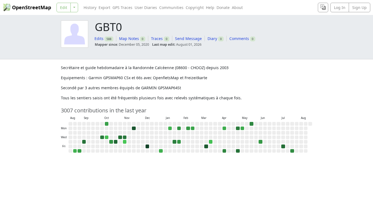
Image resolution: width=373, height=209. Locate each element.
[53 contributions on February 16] (188, 128)
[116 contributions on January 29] (174, 142)
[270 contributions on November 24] (134, 128)
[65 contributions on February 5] (179, 142)
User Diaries (146, 7)
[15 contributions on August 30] (75, 151)
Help (210, 7)
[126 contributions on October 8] (102, 137)
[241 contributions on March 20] (206, 146)
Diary (212, 38)
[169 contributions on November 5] (120, 137)
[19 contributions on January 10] (161, 151)
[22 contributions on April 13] (224, 128)
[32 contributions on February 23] (193, 128)
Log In (339, 7)
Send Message (188, 38)
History (90, 7)
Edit (63, 7)
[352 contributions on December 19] (147, 146)
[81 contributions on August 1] (292, 151)
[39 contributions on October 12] (107, 124)
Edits (98, 38)
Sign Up (359, 7)
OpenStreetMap (31, 7)
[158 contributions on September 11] (84, 142)
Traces (157, 38)
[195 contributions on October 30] (116, 142)
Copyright (195, 7)
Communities (171, 7)
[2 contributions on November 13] (125, 142)
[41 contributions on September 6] (79, 151)
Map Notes (129, 38)
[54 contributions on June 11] (260, 142)
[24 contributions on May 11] (242, 128)
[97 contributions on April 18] (224, 151)
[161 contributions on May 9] (238, 151)
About (237, 7)
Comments (239, 38)
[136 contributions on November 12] (125, 137)
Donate (223, 7)
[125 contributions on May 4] (238, 128)
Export (104, 7)
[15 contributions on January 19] (170, 128)
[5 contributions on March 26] (211, 142)
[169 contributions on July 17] (283, 146)
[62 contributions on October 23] (111, 142)
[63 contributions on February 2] (179, 128)
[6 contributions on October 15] (107, 137)
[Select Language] (323, 7)
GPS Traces (122, 7)
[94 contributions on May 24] (251, 124)
